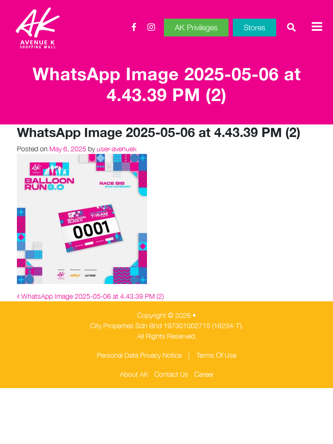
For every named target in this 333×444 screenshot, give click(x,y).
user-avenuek (116, 149)
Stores (254, 27)
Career (204, 374)
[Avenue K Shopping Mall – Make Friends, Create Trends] (62, 27)
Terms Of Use (216, 355)
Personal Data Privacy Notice (139, 355)
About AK (134, 374)
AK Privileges (196, 27)
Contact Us (171, 374)
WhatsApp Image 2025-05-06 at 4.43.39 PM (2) (92, 296)
